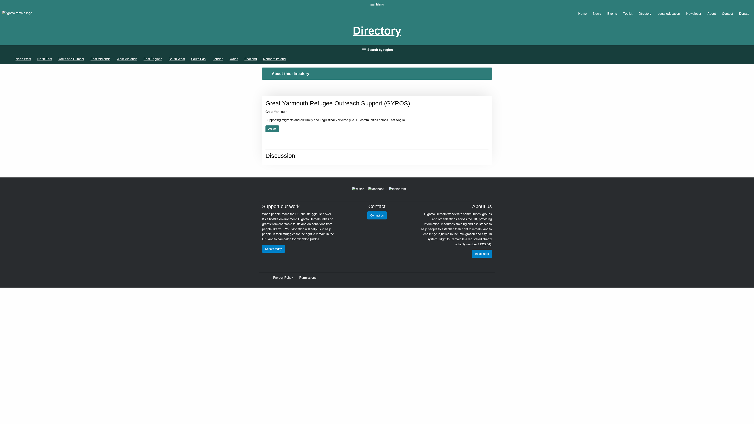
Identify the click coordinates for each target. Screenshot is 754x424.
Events (612, 13)
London (218, 59)
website (272, 128)
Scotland (250, 59)
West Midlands (127, 59)
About (711, 13)
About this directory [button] (290, 73)
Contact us (377, 215)
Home (582, 13)
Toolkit (627, 13)
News (597, 13)
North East (44, 59)
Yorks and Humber (71, 59)
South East (198, 59)
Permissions (308, 277)
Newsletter (693, 13)
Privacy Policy (283, 277)
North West (23, 59)
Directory (645, 13)
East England (153, 59)
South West (177, 59)
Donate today (273, 249)
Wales (234, 59)
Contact (727, 13)
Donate (744, 13)
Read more (482, 253)
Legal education (669, 13)
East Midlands (100, 59)
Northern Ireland (274, 59)
